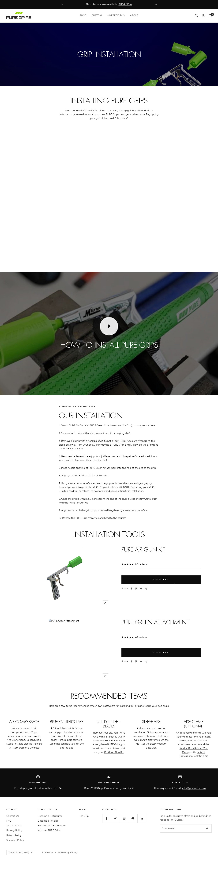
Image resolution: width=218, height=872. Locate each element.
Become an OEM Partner (52, 825)
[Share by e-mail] (146, 589)
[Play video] (109, 326)
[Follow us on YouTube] (133, 818)
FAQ (8, 820)
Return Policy (14, 835)
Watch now (154, 247)
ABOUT (134, 15)
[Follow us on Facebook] (106, 818)
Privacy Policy (14, 830)
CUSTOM (97, 15)
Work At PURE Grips (49, 830)
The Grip (84, 816)
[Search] (196, 15)
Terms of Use (13, 825)
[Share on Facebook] (131, 588)
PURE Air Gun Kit (143, 549)
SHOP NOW (125, 4)
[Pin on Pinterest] (136, 588)
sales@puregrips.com (194, 788)
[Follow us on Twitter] (115, 818)
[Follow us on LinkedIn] (141, 818)
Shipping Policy (15, 840)
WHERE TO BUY (116, 15)
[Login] (203, 15)
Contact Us (12, 816)
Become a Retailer (48, 820)
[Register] (207, 828)
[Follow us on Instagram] (124, 818)
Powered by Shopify (67, 852)
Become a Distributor (50, 816)
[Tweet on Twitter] (141, 588)
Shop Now (64, 178)
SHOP (83, 15)
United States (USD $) (18, 852)
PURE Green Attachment (155, 622)
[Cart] (210, 15)
